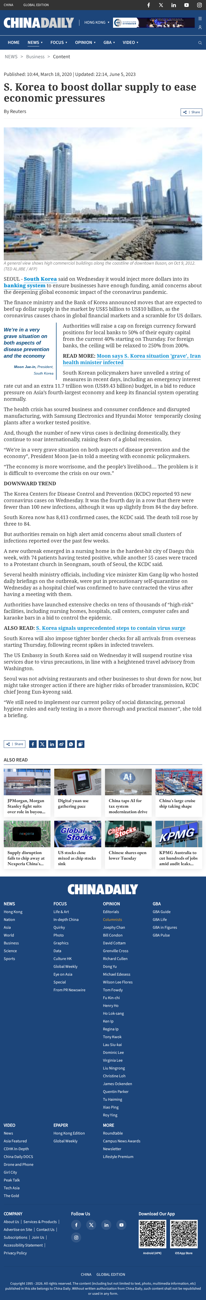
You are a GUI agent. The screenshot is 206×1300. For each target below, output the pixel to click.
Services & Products (40, 1222)
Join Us (38, 1237)
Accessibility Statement (23, 1245)
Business (35, 56)
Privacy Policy (15, 1253)
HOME (14, 42)
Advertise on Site (18, 1229)
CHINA (8, 5)
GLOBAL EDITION (36, 5)
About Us (11, 1222)
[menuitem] (95, 22)
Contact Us (45, 1229)
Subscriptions (15, 1237)
